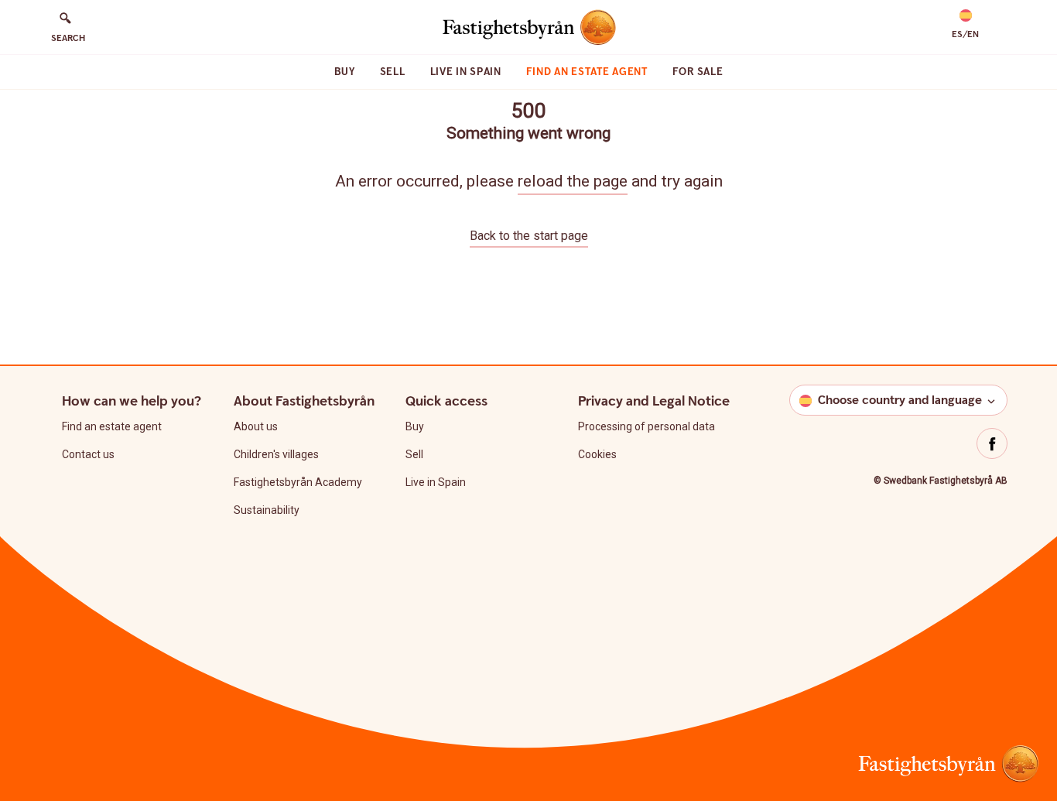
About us (256, 426)
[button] (965, 24)
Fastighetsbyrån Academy (298, 482)
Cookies (597, 454)
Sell (392, 72)
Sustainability (266, 510)
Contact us (88, 454)
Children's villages (276, 454)
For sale (697, 72)
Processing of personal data (646, 426)
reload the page (573, 181)
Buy (344, 72)
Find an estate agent (587, 72)
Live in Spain (465, 72)
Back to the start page (529, 235)
